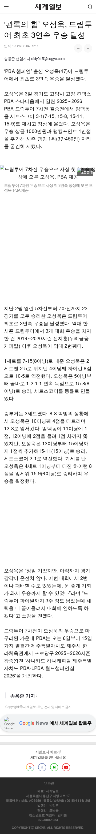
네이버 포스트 (54, 767)
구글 (30, 767)
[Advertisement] (48, 248)
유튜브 (66, 767)
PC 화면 (48, 782)
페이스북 (42, 767)
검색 (90, 6)
